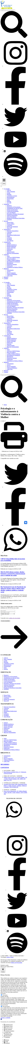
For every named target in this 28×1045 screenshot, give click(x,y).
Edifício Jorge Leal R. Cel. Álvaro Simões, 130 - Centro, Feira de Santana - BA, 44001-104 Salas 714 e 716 (15, 779)
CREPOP (6, 254)
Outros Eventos (10, 252)
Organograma (10, 198)
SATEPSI (9, 219)
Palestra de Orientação (12, 226)
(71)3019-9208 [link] (14, 819)
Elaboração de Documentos (13, 207)
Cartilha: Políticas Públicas (13, 260)
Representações (10, 197)
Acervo (8, 271)
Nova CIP (9, 228)
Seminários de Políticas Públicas (15, 267)
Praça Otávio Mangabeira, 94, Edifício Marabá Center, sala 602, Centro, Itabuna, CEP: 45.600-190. (15, 792)
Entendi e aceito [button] (4, 965)
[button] (1, 1019)
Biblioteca (6, 268)
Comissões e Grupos (12, 195)
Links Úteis (10, 275)
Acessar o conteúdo (5, 1017)
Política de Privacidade (16, 962)
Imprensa (9, 250)
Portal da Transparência (12, 230)
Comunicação (7, 242)
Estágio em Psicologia (12, 209)
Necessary (5, 995)
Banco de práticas (11, 259)
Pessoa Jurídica (10, 223)
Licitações (9, 237)
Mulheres (6, 277)
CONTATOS (5, 767)
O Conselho (7, 188)
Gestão (8, 193)
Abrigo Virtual (9, 957)
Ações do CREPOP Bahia (13, 257)
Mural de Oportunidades (13, 253)
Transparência (7, 229)
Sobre (8, 256)
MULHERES (5, 764)
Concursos (9, 232)
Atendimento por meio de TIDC (15, 208)
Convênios (9, 225)
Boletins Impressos (11, 246)
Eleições (9, 201)
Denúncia (9, 205)
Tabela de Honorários (12, 215)
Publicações (10, 249)
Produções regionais (12, 264)
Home (5, 404)
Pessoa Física (10, 222)
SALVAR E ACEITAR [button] (6, 1016)
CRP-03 (9, 190)
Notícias (9, 243)
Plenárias (9, 194)
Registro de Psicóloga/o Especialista (15, 218)
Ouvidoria (9, 239)
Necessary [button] (3, 993)
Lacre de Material (11, 212)
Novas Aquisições (11, 273)
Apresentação (10, 270)
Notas (8, 200)
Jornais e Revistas (11, 247)
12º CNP (9, 202)
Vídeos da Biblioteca (12, 274)
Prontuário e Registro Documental (15, 214)
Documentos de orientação (13, 261)
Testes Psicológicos (11, 216)
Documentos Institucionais (13, 235)
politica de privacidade (14, 618)
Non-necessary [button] (4, 1005)
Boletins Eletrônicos (12, 245)
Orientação (6, 204)
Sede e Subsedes (11, 191)
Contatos (6, 278)
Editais (8, 236)
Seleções (9, 233)
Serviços (6, 221)
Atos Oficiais (10, 240)
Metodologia (10, 263)
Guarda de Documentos (13, 211)
